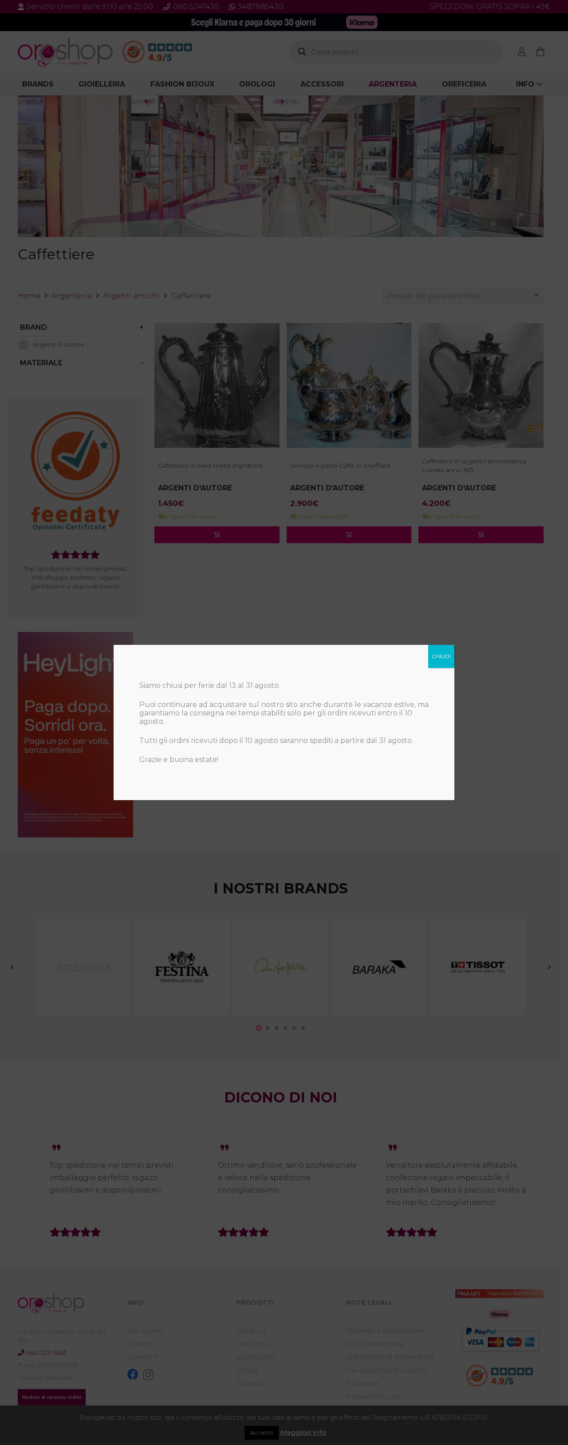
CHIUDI (441, 656)
